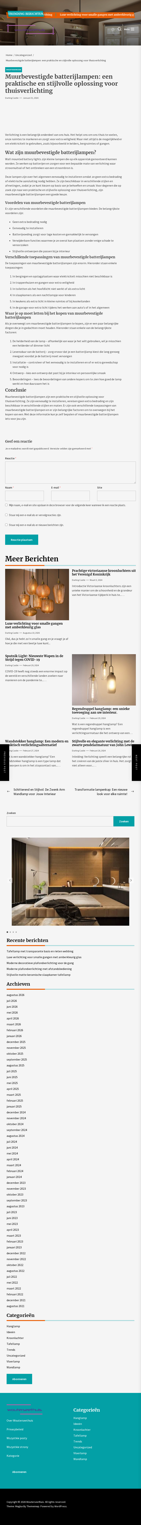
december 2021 (16, 1300)
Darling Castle (11, 97)
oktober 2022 (15, 1265)
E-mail (56, 487)
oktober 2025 (15, 1053)
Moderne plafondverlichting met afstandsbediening (39, 969)
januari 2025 (14, 1106)
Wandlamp (13, 1367)
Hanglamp (13, 1326)
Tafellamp (13, 1344)
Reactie (10, 458)
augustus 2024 (15, 1136)
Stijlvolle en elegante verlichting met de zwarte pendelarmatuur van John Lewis (103, 743)
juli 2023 (12, 1212)
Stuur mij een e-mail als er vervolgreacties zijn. (35, 515)
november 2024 (16, 1118)
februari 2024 (15, 1171)
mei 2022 (12, 1282)
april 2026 (13, 1018)
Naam (9, 487)
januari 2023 (14, 1247)
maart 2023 (14, 1235)
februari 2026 (15, 1030)
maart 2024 (14, 1165)
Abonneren (19, 1379)
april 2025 (13, 1089)
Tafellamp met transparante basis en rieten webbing (40, 951)
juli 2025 (12, 1071)
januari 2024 (14, 1177)
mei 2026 (12, 1012)
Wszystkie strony (17, 1447)
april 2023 (13, 1229)
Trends (11, 1349)
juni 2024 (12, 1147)
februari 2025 (15, 1100)
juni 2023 (12, 1218)
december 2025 (16, 1042)
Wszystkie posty (17, 1438)
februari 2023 (15, 1241)
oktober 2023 (15, 1194)
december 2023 (16, 1183)
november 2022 (16, 1259)
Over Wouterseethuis (20, 1420)
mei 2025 (12, 1083)
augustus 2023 (15, 1206)
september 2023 (17, 1200)
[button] (131, 880)
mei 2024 (12, 1153)
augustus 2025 (15, 1065)
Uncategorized (16, 1355)
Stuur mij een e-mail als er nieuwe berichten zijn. (36, 525)
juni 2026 (12, 1006)
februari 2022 (15, 1294)
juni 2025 (12, 1077)
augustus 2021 (15, 1306)
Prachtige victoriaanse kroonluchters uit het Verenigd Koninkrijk (104, 572)
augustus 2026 (15, 995)
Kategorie (13, 1455)
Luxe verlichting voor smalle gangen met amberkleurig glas (90, 14)
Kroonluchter (15, 1338)
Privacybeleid (15, 1429)
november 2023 (16, 1188)
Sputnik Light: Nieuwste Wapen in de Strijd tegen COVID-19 (34, 658)
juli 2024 (12, 1141)
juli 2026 (12, 1001)
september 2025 (17, 1059)
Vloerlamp (13, 1361)
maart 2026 (14, 1024)
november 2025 (16, 1048)
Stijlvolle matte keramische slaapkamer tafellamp (38, 974)
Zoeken (11, 813)
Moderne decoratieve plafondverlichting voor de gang (40, 963)
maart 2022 (14, 1288)
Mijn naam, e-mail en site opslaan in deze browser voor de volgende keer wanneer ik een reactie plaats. (67, 505)
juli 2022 (12, 1276)
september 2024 (17, 1130)
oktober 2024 (15, 1124)
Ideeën (11, 1332)
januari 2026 (14, 1036)
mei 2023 (12, 1224)
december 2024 (16, 1112)
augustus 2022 (15, 1271)
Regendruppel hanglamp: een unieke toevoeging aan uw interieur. (101, 711)
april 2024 (13, 1159)
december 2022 (16, 1253)
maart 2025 (14, 1094)
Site (99, 487)
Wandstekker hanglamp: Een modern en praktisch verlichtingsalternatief (36, 743)
